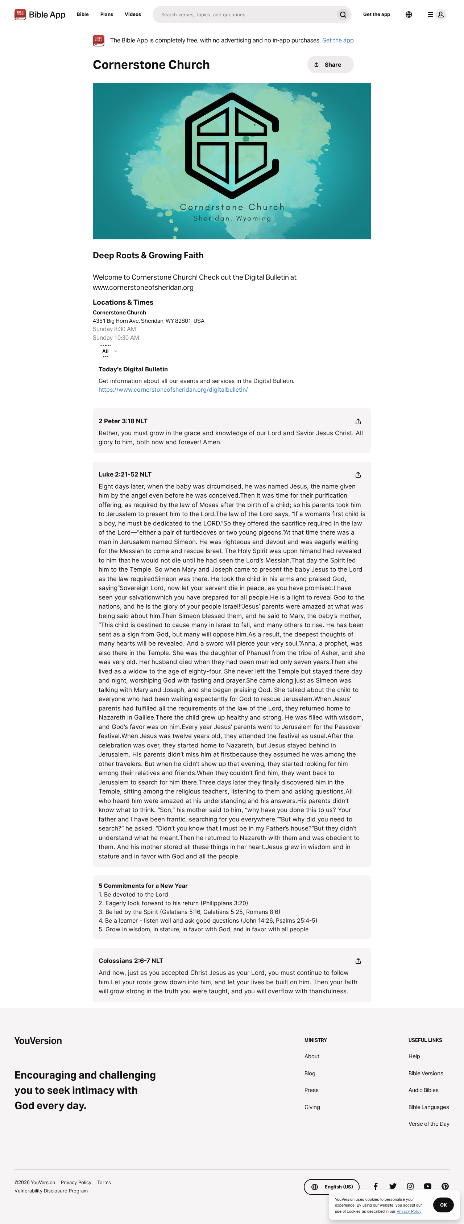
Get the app (376, 14)
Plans (106, 14)
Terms (104, 1182)
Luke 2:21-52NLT (125, 474)
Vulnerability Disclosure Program (51, 1191)
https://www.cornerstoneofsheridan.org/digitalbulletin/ (173, 389)
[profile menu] (436, 14)
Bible (83, 14)
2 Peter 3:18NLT (123, 421)
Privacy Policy (76, 1182)
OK (443, 1205)
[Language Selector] (409, 14)
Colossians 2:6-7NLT (131, 960)
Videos (133, 14)
